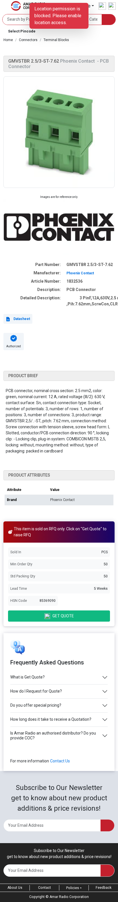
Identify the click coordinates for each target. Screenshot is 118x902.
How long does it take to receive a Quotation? (50, 719)
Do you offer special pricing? (35, 705)
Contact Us (60, 761)
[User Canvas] (102, 6)
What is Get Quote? (27, 677)
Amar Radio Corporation (69, 897)
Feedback (103, 888)
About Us (14, 888)
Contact (44, 888)
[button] (59, 31)
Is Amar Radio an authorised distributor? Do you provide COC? (53, 735)
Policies (72, 888)
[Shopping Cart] (112, 6)
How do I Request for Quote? (36, 691)
